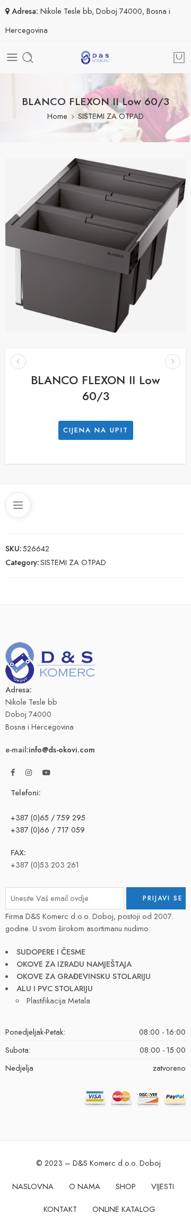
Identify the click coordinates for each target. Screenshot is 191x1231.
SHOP (126, 1186)
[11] (95, 245)
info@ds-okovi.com (62, 749)
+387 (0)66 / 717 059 (48, 829)
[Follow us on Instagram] (28, 772)
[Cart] (179, 57)
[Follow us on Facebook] (13, 772)
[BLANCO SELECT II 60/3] (18, 361)
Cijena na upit (95, 430)
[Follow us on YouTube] (46, 772)
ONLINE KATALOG (123, 1209)
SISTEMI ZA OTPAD (111, 116)
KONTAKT (60, 1209)
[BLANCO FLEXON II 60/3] (172, 361)
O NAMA (84, 1186)
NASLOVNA (33, 1186)
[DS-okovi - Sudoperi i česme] (95, 57)
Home (57, 116)
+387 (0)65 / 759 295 (48, 817)
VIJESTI (162, 1186)
